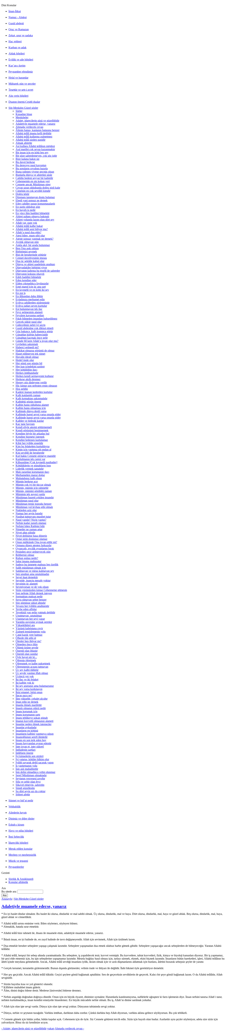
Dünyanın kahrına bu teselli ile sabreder (38, 270)
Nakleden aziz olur (26, 510)
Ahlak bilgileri (17, 53)
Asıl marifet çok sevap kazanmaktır (35, 149)
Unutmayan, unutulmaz (29, 615)
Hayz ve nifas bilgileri (21, 830)
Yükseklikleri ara (25, 625)
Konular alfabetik (18, 882)
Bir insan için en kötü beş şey (32, 152)
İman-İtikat (15, 11)
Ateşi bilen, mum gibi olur (30, 235)
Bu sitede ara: (9, 891)
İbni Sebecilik (16, 836)
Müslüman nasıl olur (27, 500)
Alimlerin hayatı (18, 812)
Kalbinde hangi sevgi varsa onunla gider (38, 414)
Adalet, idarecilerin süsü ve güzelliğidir (37, 120)
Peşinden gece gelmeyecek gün (33, 551)
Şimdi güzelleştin (25, 788)
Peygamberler (16, 866)
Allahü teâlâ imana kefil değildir (33, 133)
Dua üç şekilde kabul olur (30, 261)
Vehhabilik (15, 806)
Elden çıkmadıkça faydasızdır (32, 283)
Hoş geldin (22, 388)
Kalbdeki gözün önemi (28, 401)
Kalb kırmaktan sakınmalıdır (31, 398)
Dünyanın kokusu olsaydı (30, 273)
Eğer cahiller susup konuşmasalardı (35, 203)
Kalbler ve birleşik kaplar (30, 420)
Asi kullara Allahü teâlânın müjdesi (35, 146)
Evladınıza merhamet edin (30, 299)
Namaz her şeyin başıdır (29, 513)
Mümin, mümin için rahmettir (32, 487)
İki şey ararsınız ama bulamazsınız (35, 685)
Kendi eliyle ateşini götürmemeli (34, 427)
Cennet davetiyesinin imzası (31, 257)
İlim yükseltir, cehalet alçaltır (32, 698)
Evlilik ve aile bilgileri (21, 59)
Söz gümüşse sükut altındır (31, 602)
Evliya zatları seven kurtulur (31, 305)
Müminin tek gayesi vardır (30, 494)
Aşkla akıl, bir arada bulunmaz (33, 245)
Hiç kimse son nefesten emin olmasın (36, 385)
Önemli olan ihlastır (27, 650)
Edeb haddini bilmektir (28, 277)
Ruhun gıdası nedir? (27, 558)
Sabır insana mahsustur (28, 561)
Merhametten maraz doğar (30, 475)
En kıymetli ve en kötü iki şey (32, 289)
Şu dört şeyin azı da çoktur (30, 791)
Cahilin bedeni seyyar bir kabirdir (34, 178)
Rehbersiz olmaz (25, 554)
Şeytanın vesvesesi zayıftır (30, 778)
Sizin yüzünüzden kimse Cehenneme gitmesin (41, 590)
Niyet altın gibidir (25, 532)
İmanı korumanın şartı (28, 714)
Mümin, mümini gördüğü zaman (34, 491)
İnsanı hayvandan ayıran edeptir (33, 743)
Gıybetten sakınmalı (27, 344)
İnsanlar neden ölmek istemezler (33, 724)
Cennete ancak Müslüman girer (33, 184)
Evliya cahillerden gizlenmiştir (32, 302)
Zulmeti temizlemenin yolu (31, 631)
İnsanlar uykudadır (26, 727)
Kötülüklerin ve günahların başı (33, 465)
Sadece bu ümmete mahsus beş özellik (37, 564)
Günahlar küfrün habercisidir (32, 334)
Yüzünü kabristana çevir (29, 628)
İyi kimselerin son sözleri (29, 756)
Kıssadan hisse (24, 114)
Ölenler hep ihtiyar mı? (28, 641)
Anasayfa (6, 898)
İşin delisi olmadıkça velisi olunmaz (35, 772)
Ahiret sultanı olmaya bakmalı (32, 216)
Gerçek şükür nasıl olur (29, 321)
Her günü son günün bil (29, 363)
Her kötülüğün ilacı (26, 369)
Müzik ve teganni (18, 860)
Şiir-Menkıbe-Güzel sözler (23, 107)
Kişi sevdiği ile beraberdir (30, 452)
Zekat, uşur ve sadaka (21, 35)
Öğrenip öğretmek (26, 660)
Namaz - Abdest (18, 17)
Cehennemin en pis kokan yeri (33, 181)
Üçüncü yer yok (25, 676)
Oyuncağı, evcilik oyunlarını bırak (35, 548)
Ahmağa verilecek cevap (29, 126)
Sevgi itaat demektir (27, 577)
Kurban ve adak (17, 47)
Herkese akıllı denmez (28, 379)
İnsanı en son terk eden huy (31, 740)
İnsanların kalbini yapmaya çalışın (35, 733)
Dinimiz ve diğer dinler (21, 818)
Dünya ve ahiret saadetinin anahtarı (35, 264)
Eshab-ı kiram (16, 824)
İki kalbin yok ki (25, 682)
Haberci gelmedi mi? (27, 347)
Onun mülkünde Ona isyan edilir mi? (36, 542)
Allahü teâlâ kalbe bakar (29, 225)
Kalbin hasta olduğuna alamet (32, 404)
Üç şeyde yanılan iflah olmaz (32, 673)
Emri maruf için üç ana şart (31, 286)
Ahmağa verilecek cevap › (69, 1028)
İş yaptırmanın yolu (26, 765)
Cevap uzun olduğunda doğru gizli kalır (38, 187)
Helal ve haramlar (18, 77)
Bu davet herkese (25, 162)
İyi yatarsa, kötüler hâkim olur (32, 759)
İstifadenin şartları (25, 749)
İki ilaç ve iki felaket (27, 679)
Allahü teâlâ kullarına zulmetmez (34, 136)
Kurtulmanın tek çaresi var (30, 459)
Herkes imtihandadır (27, 372)
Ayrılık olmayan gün (27, 241)
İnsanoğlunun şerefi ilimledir (32, 736)
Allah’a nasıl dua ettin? (28, 232)
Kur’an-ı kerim (17, 65)
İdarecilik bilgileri (18, 842)
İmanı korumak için (26, 711)
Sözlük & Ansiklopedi (21, 878)
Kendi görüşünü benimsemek (32, 430)
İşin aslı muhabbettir (27, 768)
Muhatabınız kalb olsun (29, 478)
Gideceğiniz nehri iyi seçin (30, 324)
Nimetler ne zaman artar (29, 529)
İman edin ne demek (27, 701)
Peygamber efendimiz (21, 71)
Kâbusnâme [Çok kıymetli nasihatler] (36, 462)
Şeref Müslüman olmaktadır (31, 775)
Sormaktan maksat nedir (29, 596)
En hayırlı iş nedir (25, 209)
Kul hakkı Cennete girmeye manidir (36, 455)
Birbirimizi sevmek (26, 251)
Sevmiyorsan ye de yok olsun (32, 586)
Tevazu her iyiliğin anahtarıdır (32, 606)
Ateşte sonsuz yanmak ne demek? (34, 238)
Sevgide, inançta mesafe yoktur (33, 580)
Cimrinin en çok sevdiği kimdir (33, 190)
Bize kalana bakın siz (27, 158)
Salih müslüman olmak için (31, 567)
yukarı (50, 1028)
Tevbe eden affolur (26, 609)
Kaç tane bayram (25, 423)
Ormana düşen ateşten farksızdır (33, 545)
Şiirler (19, 110)
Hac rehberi (15, 41)
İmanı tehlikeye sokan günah (32, 717)
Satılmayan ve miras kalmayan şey (35, 570)
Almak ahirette (24, 142)
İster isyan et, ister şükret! (30, 746)
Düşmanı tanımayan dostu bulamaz (35, 197)
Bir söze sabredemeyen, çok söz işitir (36, 155)
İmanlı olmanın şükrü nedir (31, 708)
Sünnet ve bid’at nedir (21, 800)
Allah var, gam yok (26, 222)
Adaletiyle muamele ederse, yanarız (35, 123)
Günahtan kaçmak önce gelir (32, 337)
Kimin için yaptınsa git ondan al (33, 449)
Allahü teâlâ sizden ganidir (30, 139)
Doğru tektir (22, 194)
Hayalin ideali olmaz (27, 356)
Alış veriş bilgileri (18, 95)
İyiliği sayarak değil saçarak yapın (35, 762)
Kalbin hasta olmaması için (31, 408)
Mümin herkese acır (27, 481)
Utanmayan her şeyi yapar (30, 618)
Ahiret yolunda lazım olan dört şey (35, 219)
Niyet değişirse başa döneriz (31, 535)
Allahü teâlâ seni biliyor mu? (32, 229)
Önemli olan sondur (27, 653)
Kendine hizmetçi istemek (30, 436)
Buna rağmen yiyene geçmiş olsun (35, 171)
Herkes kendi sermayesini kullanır (35, 376)
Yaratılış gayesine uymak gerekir (34, 621)
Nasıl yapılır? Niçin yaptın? (31, 519)
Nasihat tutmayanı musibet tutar (33, 516)
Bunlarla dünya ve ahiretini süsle (34, 174)
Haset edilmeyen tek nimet (30, 353)
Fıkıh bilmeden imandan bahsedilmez (36, 318)
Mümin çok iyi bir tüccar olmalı (33, 484)
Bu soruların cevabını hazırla (32, 168)
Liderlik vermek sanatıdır (30, 468)
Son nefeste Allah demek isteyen (34, 593)
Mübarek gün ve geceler (22, 83)
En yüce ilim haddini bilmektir (32, 213)
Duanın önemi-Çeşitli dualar (24, 101)
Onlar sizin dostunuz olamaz (31, 538)
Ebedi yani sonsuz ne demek (32, 200)
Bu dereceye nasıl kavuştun (31, 165)
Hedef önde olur (25, 360)
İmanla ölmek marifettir (29, 705)
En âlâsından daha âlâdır (29, 296)
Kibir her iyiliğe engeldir (29, 443)
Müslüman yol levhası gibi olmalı (34, 507)
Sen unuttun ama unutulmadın (32, 574)
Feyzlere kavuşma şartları (30, 315)
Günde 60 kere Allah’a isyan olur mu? (37, 340)
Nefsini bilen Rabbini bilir (30, 526)
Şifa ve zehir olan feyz (28, 781)
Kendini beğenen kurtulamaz (32, 439)
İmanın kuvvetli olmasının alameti (34, 720)
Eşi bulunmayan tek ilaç (29, 309)
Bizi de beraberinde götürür (31, 254)
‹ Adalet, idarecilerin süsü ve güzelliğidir (23, 1028)
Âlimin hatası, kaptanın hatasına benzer (37, 130)
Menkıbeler (22, 117)
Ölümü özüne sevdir (27, 647)
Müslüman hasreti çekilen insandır (35, 497)
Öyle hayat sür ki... (26, 657)
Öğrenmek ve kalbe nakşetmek (33, 663)
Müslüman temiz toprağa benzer (33, 503)
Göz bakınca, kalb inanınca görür (34, 331)
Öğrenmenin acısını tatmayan (32, 666)
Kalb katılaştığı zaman (28, 395)
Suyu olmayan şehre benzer (31, 599)
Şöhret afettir (23, 794)
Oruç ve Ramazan (19, 29)
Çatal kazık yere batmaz (29, 634)
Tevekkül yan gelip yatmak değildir (35, 612)
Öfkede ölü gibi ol (26, 637)
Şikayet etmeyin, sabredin (30, 784)
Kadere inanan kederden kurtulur (34, 392)
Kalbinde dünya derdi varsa (31, 411)
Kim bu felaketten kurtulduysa (32, 446)
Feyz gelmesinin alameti (29, 312)
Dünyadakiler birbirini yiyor (31, 267)
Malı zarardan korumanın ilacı (32, 471)
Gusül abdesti (16, 23)
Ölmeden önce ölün (27, 644)
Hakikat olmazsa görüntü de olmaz (35, 350)
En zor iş (21, 293)
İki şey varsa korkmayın (29, 689)
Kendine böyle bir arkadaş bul (32, 433)
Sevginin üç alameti (27, 583)
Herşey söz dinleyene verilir (31, 382)
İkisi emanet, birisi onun (29, 692)
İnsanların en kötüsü (27, 730)
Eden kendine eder (26, 280)
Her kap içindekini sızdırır (30, 366)
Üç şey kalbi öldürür (27, 669)
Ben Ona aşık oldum (27, 248)
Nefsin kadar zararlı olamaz (31, 522)
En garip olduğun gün (28, 206)
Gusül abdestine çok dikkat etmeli (34, 328)
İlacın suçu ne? (24, 695)
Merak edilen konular (20, 848)
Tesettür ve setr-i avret (21, 89)
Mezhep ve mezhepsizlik (22, 854)
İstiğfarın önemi (24, 752)
